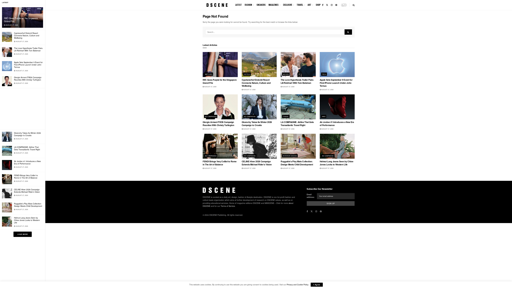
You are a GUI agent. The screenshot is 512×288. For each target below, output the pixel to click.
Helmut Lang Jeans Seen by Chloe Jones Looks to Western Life (27, 220)
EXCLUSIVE (287, 4)
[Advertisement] (22, 109)
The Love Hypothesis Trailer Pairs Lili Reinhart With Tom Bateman (28, 49)
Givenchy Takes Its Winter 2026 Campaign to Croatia (27, 134)
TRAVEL (300, 4)
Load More (22, 234)
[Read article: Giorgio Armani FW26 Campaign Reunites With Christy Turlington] (220, 106)
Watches (208, 74)
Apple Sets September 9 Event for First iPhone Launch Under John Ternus (28, 64)
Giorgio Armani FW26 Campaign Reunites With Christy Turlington (27, 78)
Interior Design (290, 156)
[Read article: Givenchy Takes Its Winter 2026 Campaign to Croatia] (259, 106)
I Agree (316, 284)
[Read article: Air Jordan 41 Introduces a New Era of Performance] (337, 106)
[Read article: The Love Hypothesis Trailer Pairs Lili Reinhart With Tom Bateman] (298, 64)
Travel (286, 116)
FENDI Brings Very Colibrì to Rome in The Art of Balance (26, 176)
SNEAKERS (261, 4)
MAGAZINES (274, 4)
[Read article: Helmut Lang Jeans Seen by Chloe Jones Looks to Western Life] (337, 146)
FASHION (248, 4)
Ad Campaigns (211, 116)
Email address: (311, 195)
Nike (324, 116)
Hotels (247, 74)
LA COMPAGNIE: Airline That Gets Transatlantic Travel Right (27, 148)
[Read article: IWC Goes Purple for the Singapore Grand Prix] (220, 64)
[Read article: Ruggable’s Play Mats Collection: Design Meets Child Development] (298, 146)
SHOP (318, 4)
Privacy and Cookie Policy (297, 284)
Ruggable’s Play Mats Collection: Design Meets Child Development (28, 204)
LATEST (238, 4)
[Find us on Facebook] (322, 5)
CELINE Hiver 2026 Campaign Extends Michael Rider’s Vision (27, 190)
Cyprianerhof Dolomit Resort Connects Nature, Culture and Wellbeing (26, 35)
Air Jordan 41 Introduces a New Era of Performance (27, 162)
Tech (324, 74)
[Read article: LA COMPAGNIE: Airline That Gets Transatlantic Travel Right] (298, 106)
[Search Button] (354, 5)
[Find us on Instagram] (332, 5)
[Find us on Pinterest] (336, 5)
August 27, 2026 (210, 86)
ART (309, 4)
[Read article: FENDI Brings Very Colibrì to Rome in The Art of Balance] (220, 146)
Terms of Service (228, 206)
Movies (286, 74)
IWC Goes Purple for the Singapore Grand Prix (21, 19)
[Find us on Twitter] (327, 5)
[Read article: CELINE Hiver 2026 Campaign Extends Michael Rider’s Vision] (259, 146)
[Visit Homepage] (217, 5)
